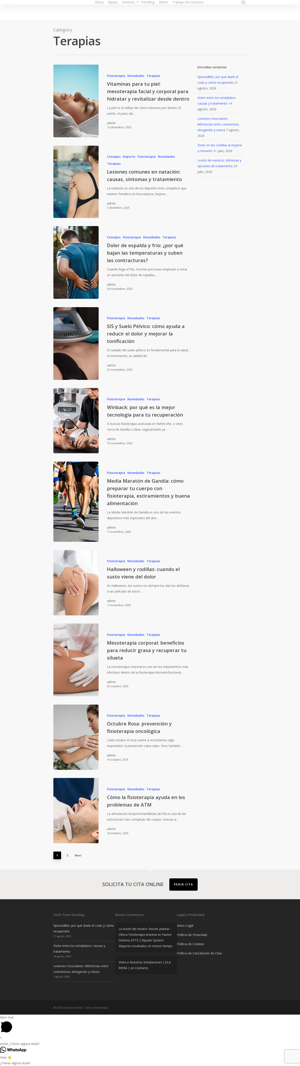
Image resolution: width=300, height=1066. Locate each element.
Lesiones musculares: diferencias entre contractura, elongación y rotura (218, 124)
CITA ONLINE (220, 2)
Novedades (135, 76)
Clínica (99, 2)
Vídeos (163, 2)
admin (111, 123)
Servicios (128, 2)
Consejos (114, 156)
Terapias (153, 76)
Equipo (113, 2)
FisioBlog (147, 2)
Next (78, 855)
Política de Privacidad (192, 935)
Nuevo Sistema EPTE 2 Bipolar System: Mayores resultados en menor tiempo (146, 940)
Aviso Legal (185, 925)
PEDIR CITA (183, 884)
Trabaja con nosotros (188, 2)
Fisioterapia (116, 76)
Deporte (129, 156)
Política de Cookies (190, 944)
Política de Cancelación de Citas (199, 953)
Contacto (141, 968)
